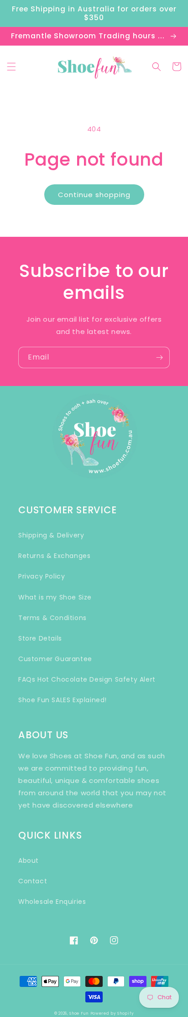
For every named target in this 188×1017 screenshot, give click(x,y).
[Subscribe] (159, 357)
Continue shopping (94, 194)
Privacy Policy (41, 576)
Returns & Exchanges (54, 555)
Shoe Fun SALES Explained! (62, 699)
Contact (32, 881)
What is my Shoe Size (55, 597)
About (28, 860)
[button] (11, 67)
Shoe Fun (79, 1013)
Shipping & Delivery (51, 535)
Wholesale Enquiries (52, 901)
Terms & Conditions (52, 617)
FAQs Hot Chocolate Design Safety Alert (87, 679)
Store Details (40, 638)
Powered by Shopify (112, 1013)
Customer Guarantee (55, 658)
